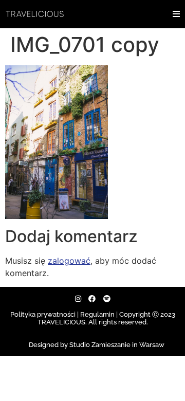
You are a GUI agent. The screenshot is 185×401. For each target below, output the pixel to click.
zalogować (69, 261)
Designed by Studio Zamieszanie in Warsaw (96, 345)
